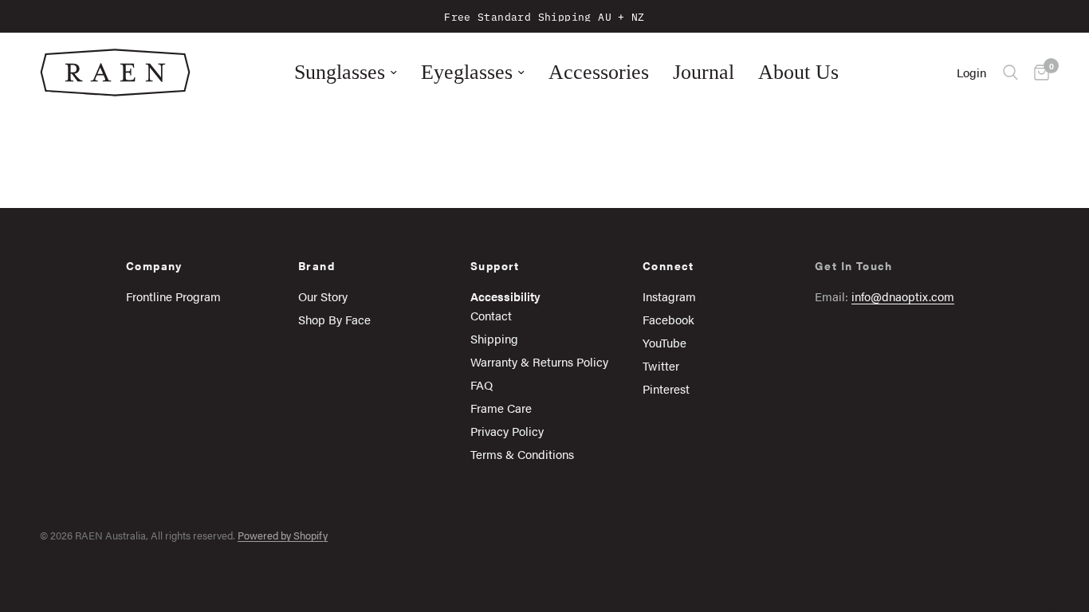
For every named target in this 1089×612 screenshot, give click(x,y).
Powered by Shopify (283, 535)
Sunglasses (339, 72)
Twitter (661, 365)
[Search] (1010, 72)
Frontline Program (173, 296)
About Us (798, 72)
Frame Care (501, 407)
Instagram (669, 296)
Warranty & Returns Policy (539, 361)
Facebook (668, 319)
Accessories (598, 72)
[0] (1037, 72)
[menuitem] (345, 72)
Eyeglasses (467, 72)
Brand (316, 265)
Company (154, 265)
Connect (668, 265)
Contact (491, 315)
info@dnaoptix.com (902, 296)
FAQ (481, 384)
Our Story (323, 296)
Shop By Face (334, 319)
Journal (703, 72)
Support (495, 265)
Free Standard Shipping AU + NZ (544, 16)
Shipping (494, 338)
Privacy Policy (507, 430)
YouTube (664, 342)
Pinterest (666, 388)
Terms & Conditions (522, 453)
